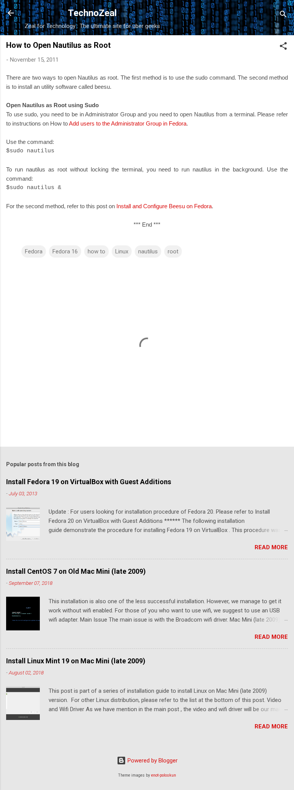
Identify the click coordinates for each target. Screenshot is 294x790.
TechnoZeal (92, 13)
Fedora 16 (65, 251)
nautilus (148, 251)
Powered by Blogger (152, 760)
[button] (283, 47)
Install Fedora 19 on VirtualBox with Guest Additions (88, 482)
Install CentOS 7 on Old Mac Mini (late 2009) (76, 571)
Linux (121, 251)
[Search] (283, 15)
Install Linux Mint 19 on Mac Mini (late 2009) (75, 661)
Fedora (33, 251)
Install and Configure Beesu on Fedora (164, 206)
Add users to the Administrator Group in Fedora (127, 123)
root (173, 251)
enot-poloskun (163, 775)
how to (96, 251)
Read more (271, 547)
